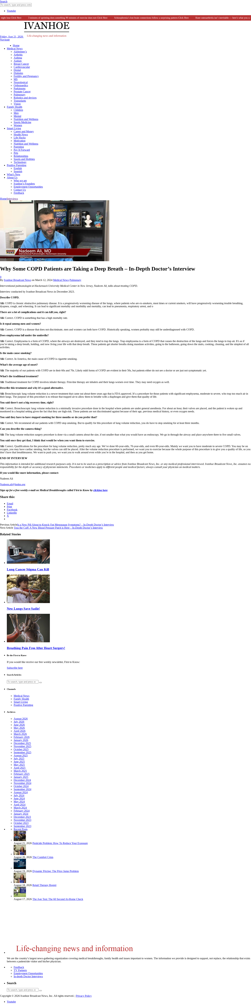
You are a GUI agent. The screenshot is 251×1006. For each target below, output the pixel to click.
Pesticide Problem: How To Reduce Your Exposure (60, 843)
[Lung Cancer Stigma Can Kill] (28, 562)
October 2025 (21, 749)
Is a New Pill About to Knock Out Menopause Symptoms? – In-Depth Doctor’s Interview (65, 524)
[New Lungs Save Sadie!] (28, 602)
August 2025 (21, 755)
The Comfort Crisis (42, 857)
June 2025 (19, 761)
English (18, 168)
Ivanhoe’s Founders (24, 183)
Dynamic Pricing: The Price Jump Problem (55, 871)
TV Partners (20, 970)
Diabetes (18, 73)
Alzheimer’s (20, 51)
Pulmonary (19, 94)
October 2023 (21, 823)
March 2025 (20, 770)
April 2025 (19, 767)
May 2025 (19, 764)
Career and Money (24, 131)
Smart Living (14, 128)
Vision (17, 103)
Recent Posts (20, 829)
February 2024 (22, 810)
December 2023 (22, 816)
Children (18, 109)
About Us (12, 177)
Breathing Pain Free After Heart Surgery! (36, 648)
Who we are (20, 180)
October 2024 (21, 786)
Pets (16, 152)
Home (16, 45)
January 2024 (21, 813)
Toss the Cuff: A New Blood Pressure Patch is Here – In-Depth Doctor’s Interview (58, 527)
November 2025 (22, 746)
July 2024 (19, 795)
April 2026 (19, 730)
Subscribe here (15, 667)
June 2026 (19, 724)
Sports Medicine (22, 122)
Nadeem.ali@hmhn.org (12, 484)
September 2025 (22, 752)
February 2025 (22, 773)
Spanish (18, 171)
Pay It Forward (22, 149)
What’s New (13, 174)
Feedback (19, 192)
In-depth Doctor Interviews (28, 976)
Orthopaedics (21, 85)
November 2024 (22, 783)
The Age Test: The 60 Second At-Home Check (57, 899)
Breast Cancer (21, 63)
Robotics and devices (25, 97)
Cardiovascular (22, 67)
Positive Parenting (16, 165)
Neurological (21, 82)
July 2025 (19, 758)
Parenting (19, 146)
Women (18, 125)
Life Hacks (20, 137)
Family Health (14, 106)
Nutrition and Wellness (26, 119)
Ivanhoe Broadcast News (17, 280)
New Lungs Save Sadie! (23, 608)
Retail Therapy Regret (44, 885)
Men (16, 113)
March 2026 (20, 734)
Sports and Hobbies (24, 159)
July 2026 (19, 721)
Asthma (18, 57)
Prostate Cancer (22, 91)
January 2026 (21, 740)
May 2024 (19, 801)
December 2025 (22, 743)
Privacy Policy (84, 995)
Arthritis (18, 54)
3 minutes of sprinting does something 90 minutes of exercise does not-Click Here (58, 18)
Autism (18, 60)
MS (16, 79)
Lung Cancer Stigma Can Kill (28, 569)
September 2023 (22, 826)
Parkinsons (19, 88)
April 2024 (19, 804)
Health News (21, 134)
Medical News (15, 48)
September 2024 (22, 789)
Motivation (19, 140)
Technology (20, 162)
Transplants (20, 100)
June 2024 (19, 798)
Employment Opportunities (28, 186)
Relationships (21, 156)
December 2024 (22, 780)
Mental (17, 116)
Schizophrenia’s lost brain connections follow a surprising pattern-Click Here (142, 18)
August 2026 (21, 718)
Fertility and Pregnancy (26, 76)
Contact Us (20, 189)
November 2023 (22, 820)
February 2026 (22, 737)
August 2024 (21, 792)
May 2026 (19, 727)
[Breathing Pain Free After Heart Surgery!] (28, 641)
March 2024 (20, 807)
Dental (17, 70)
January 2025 (21, 777)
